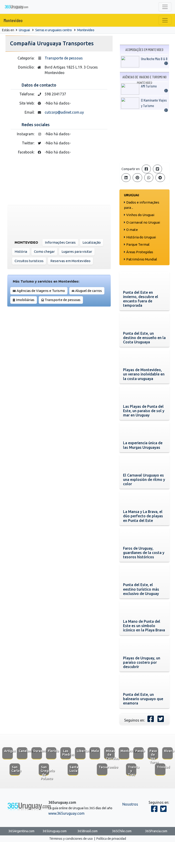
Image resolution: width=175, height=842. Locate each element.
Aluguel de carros (88, 291)
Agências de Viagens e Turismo (41, 291)
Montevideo (13, 20)
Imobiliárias (25, 300)
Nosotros (130, 804)
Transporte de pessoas (64, 58)
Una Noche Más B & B (154, 58)
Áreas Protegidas (139, 252)
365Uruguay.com (55, 831)
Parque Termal (137, 244)
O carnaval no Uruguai (143, 222)
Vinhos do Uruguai (140, 215)
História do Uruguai (141, 237)
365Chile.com (121, 831)
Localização (91, 242)
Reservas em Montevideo (70, 261)
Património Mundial (141, 259)
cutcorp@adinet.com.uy (64, 112)
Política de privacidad (111, 838)
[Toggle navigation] (165, 6)
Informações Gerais (60, 242)
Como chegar (44, 251)
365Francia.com (156, 831)
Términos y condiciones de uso (71, 838)
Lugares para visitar (77, 251)
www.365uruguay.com (66, 813)
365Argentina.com (21, 831)
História (21, 251)
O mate (132, 230)
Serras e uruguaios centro (53, 30)
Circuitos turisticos (29, 261)
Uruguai (24, 30)
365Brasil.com (87, 831)
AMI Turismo (149, 86)
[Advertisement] (144, 136)
